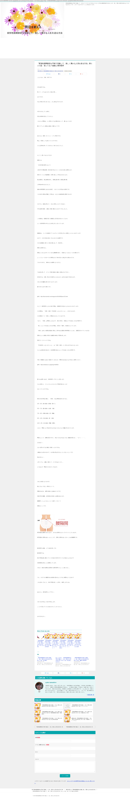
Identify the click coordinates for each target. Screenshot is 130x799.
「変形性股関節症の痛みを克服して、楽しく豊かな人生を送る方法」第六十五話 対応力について (52, 706)
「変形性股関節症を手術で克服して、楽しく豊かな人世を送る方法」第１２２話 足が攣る (40, 643)
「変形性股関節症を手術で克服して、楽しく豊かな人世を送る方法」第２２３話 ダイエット (70, 643)
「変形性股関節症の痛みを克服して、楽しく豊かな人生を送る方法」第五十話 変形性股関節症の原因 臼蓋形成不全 (52, 713)
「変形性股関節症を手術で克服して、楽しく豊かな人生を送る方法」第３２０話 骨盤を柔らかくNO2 (82, 712)
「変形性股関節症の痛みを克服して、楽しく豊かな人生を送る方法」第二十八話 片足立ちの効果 (77, 643)
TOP (48, 789)
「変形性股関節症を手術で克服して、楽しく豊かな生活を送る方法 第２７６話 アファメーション (82, 706)
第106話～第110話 (68, 71)
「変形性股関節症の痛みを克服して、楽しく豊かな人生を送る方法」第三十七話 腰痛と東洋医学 (48, 643)
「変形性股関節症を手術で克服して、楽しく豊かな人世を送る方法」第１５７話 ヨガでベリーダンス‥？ (55, 644)
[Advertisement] (65, 48)
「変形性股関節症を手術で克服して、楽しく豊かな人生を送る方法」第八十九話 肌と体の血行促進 (52, 719)
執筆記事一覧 (90, 694)
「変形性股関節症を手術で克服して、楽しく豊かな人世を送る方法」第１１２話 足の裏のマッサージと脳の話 (63, 644)
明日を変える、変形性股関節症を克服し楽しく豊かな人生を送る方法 (50, 71)
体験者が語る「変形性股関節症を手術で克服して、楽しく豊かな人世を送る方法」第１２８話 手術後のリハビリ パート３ (82, 719)
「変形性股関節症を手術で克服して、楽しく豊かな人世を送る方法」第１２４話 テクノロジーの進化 (80, 726)
